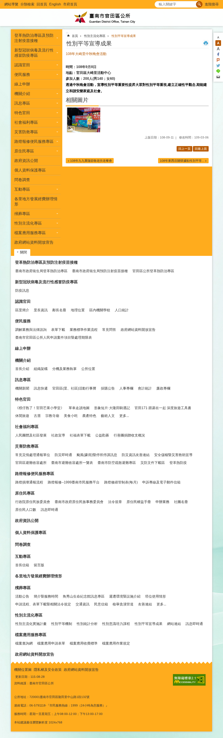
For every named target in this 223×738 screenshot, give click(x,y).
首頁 (75, 36)
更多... (124, 416)
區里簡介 (22, 310)
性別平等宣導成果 (124, 36)
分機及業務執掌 (64, 369)
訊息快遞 (41, 388)
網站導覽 (11, 4)
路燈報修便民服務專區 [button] (34, 141)
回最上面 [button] (201, 148)
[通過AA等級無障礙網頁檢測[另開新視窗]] (189, 680)
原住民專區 (25, 493)
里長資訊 (41, 310)
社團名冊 (181, 502)
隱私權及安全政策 (48, 669)
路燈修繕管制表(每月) (121, 482)
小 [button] (218, 37)
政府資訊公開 (26, 160)
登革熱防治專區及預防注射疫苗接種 (46, 262)
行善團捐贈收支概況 (129, 435)
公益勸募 (102, 435)
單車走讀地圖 (79, 408)
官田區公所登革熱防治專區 (153, 271)
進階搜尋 (212, 4)
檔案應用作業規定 (116, 643)
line (218, 71)
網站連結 (174, 624)
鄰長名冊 (59, 310)
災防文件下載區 (152, 463)
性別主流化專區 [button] (28, 223)
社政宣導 (58, 435)
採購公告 (108, 388)
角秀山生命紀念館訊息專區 (84, 596)
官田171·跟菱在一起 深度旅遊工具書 (163, 408)
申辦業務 (162, 502)
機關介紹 (23, 360)
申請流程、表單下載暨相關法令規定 (43, 604)
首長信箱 (22, 565)
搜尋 (158, 3)
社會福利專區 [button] (26, 122)
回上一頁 (184, 148)
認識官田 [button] (22, 65)
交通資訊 (83, 604)
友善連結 (145, 604)
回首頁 (42, 4)
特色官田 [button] (22, 113)
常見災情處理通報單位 (32, 455)
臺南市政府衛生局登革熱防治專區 (41, 271)
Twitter (218, 65)
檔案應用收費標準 (84, 643)
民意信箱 (101, 604)
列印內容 (206, 43)
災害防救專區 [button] (26, 132)
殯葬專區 (23, 588)
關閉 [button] (23, 252)
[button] (83, 120)
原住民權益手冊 (139, 502)
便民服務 (23, 321)
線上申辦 (22, 84)
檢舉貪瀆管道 (123, 604)
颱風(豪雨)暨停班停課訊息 (97, 455)
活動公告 (22, 596)
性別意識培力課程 (116, 624)
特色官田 (23, 399)
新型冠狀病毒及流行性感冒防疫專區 (46, 282)
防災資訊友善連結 (136, 455)
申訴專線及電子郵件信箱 (161, 482)
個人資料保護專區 (30, 170)
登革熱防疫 (178, 463)
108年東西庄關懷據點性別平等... (182, 160)
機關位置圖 (23, 669)
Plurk (218, 60)
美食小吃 (71, 416)
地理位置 (78, 310)
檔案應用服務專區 (30, 635)
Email (218, 77)
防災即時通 (63, 455)
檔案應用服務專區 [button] (30, 233)
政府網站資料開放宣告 (34, 242)
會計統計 (145, 388)
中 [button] (218, 43)
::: (1, 2)
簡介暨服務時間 (46, 596)
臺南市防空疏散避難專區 (117, 463)
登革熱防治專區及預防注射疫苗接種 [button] (34, 38)
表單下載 (58, 330)
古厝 (37, 416)
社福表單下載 (80, 435)
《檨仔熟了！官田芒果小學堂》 (39, 408)
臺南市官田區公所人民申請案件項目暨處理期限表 (53, 337)
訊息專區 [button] (22, 103)
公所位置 (88, 369)
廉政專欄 (163, 388)
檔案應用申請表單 (51, 643)
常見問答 (109, 330)
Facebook (218, 54)
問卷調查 (22, 180)
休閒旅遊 (22, 416)
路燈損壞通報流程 (29, 482)
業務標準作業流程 (84, 330)
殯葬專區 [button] (22, 214)
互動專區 (23, 556)
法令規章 (115, 502)
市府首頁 (70, 4)
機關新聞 (22, 388)
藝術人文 (108, 416)
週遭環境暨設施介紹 (124, 596)
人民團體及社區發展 (31, 435)
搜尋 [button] (199, 4)
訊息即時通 (49, 509)
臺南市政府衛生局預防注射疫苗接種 (100, 271)
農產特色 (89, 416)
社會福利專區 (27, 427)
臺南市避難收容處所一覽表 (72, 463)
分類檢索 (27, 4)
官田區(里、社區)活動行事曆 (74, 388)
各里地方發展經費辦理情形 (35, 201)
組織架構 (41, 369)
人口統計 (122, 310)
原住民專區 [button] (24, 151)
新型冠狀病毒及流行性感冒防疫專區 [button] (34, 53)
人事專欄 (126, 388)
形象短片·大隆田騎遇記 (112, 408)
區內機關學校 (99, 310)
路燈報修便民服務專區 (34, 473)
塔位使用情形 (155, 596)
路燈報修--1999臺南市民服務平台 (74, 482)
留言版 (39, 565)
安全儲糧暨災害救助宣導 (173, 455)
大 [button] (218, 49)
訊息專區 (23, 380)
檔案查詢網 (24, 643)
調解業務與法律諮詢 (31, 330)
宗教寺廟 (52, 416)
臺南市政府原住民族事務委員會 (79, 502)
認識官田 (23, 301)
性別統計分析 (87, 624)
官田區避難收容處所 (31, 463)
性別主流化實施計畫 (31, 624)
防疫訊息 (22, 290)
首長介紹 (22, 369)
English (55, 4)
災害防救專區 (27, 446)
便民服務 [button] (22, 74)
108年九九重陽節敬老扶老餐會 (91, 160)
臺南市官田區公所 (111, 17)
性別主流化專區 (94, 36)
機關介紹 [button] (22, 94)
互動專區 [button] (22, 189)
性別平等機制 (61, 624)
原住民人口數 (25, 509)
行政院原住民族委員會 (32, 502)
